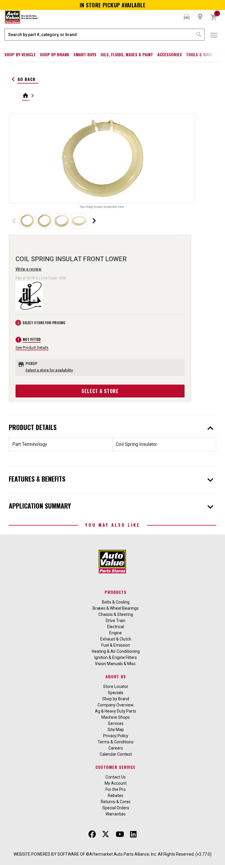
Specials (115, 692)
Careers (115, 748)
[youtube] (120, 834)
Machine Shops (115, 717)
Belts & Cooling (115, 602)
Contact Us (115, 777)
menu (214, 35)
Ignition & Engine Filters (115, 657)
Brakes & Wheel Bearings (116, 608)
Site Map (116, 729)
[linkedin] (133, 834)
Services (116, 723)
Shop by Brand (54, 54)
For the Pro (115, 789)
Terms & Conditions (116, 742)
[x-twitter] (105, 834)
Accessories (169, 54)
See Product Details (32, 347)
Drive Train (115, 620)
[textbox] (99, 34)
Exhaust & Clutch (115, 639)
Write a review (29, 269)
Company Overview (116, 705)
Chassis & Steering (115, 614)
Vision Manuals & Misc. (116, 663)
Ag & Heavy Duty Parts (115, 711)
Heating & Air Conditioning (116, 651)
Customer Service (116, 767)
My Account (116, 783)
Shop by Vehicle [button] (20, 54)
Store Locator (115, 686)
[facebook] (92, 834)
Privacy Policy (115, 735)
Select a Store (100, 391)
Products (116, 592)
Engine (115, 633)
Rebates (115, 795)
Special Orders (115, 807)
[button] (186, 17)
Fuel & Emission (115, 645)
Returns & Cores (116, 801)
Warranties (115, 814)
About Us (115, 676)
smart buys (85, 54)
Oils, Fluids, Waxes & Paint (126, 54)
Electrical (115, 626)
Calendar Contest (116, 754)
